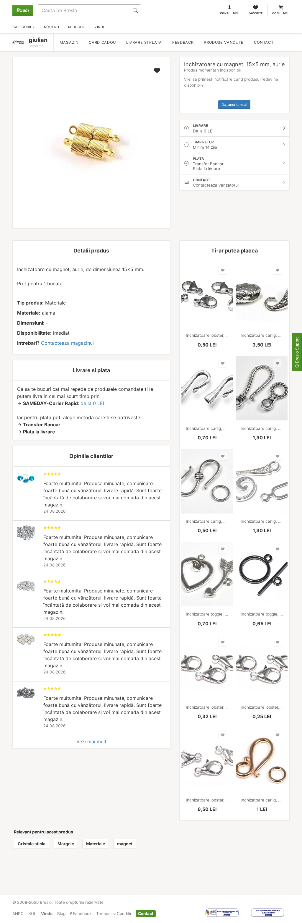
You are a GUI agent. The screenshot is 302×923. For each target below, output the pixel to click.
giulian (38, 39)
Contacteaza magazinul (67, 343)
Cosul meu (281, 13)
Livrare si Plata (144, 42)
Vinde (46, 913)
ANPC (18, 913)
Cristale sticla (31, 843)
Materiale (95, 843)
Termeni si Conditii (113, 913)
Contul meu (230, 13)
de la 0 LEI (92, 403)
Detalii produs (91, 250)
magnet (124, 843)
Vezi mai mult (91, 741)
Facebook (81, 913)
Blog (61, 913)
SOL (32, 913)
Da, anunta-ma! (234, 104)
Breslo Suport (296, 350)
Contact (263, 42)
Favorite (256, 13)
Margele (66, 843)
